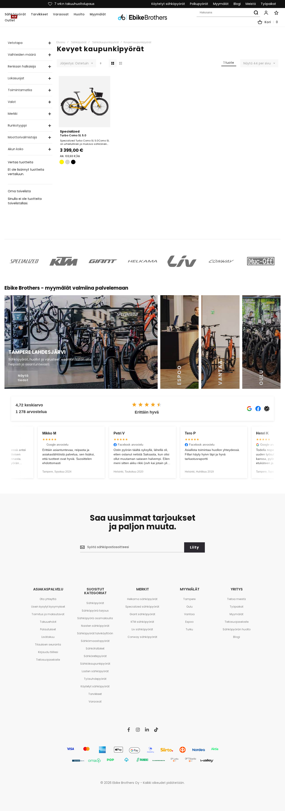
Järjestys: (67, 63)
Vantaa (189, 614)
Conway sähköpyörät (142, 637)
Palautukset (48, 629)
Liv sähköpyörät (142, 629)
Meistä (251, 4)
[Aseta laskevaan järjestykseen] (101, 63)
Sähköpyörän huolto (236, 629)
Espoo (189, 622)
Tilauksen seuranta (48, 644)
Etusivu (60, 42)
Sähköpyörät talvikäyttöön (95, 633)
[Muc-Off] (261, 261)
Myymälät (221, 4)
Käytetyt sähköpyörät (168, 4)
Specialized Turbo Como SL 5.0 (84, 101)
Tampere (189, 599)
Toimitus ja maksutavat (48, 614)
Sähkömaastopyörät (95, 641)
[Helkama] (142, 261)
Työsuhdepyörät (95, 679)
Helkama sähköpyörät (142, 599)
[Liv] (182, 261)
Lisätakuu (48, 637)
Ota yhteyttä (48, 599)
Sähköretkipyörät (95, 656)
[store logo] (142, 17)
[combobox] (228, 12)
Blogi (237, 4)
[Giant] (103, 261)
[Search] (256, 12)
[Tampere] (81, 342)
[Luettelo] (121, 63)
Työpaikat (268, 4)
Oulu (189, 606)
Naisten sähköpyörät (95, 626)
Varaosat (95, 701)
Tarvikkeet (95, 694)
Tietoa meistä (236, 599)
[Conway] (221, 261)
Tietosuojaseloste (48, 659)
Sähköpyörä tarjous (95, 610)
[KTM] (63, 261)
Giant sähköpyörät (142, 614)
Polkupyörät (199, 4)
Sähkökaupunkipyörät (105, 42)
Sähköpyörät (78, 42)
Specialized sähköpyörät (142, 606)
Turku (189, 629)
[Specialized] (24, 261)
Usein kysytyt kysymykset (48, 606)
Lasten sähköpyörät (95, 671)
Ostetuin (82, 63)
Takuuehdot (48, 622)
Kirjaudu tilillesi (48, 652)
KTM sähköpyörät (142, 622)
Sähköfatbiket (95, 648)
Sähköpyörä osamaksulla (95, 618)
